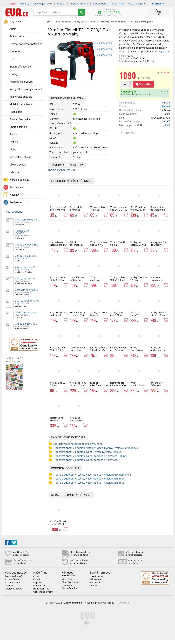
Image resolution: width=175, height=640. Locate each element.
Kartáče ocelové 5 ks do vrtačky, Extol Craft (98, 350)
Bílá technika (17, 36)
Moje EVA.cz (68, 579)
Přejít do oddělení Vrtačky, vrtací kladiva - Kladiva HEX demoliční (92, 474)
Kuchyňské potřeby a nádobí (26, 89)
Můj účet (157, 3)
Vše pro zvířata (18, 164)
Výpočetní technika (20, 157)
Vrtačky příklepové (142, 21)
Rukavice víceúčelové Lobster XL (156, 280)
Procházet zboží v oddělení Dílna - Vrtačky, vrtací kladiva (87, 451)
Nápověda (95, 579)
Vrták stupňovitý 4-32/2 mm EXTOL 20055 (98, 281)
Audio (13, 28)
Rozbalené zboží (19, 202)
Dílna (12, 59)
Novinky (24, 3)
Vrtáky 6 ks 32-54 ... (26, 255)
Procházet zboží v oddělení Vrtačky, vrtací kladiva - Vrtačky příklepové (95, 448)
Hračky (13, 74)
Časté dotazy (97, 576)
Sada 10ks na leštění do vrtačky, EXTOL (78, 280)
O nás (36, 576)
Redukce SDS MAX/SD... (22, 232)
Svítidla (14, 142)
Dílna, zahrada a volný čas (70, 21)
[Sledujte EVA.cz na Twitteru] (14, 542)
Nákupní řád (39, 585)
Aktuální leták (12, 579)
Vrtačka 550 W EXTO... (28, 301)
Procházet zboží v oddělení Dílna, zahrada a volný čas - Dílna (89, 456)
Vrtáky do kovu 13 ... (26, 267)
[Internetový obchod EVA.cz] (16, 12)
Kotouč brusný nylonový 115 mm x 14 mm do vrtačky (78, 316)
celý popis (163, 51)
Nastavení (67, 585)
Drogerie (15, 51)
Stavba (13, 134)
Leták (12, 3)
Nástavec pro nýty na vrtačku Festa (118, 385)
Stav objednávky (42, 3)
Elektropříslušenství (21, 66)
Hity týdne (15, 21)
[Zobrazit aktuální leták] (14, 377)
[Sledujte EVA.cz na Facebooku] (8, 542)
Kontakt (61, 3)
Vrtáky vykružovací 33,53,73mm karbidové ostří (138, 351)
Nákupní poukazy (19, 179)
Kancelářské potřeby (21, 81)
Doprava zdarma (79, 3)
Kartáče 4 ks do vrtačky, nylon (138, 208)
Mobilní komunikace (21, 104)
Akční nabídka (12, 582)
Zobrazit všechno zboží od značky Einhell (78, 443)
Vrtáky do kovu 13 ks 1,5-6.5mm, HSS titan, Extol (98, 211)
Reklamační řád (41, 589)
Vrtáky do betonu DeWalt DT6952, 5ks (138, 245)
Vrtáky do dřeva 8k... (27, 244)
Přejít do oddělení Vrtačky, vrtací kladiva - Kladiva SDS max (88, 478)
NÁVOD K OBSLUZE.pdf (61, 170)
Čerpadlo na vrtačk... (26, 289)
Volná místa (117, 3)
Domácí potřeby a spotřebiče (26, 44)
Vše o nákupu (135, 3)
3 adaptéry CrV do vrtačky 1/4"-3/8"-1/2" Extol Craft (158, 246)
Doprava (162, 72)
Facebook (95, 582)
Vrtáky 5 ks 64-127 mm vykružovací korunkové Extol (139, 281)
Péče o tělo (16, 111)
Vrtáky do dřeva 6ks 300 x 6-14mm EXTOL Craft (98, 246)
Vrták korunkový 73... (27, 219)
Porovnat (129, 132)
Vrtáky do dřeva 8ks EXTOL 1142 (118, 208)
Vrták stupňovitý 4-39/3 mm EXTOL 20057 (138, 386)
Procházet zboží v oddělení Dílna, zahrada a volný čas (85, 459)
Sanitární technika (20, 119)
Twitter (94, 585)
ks (124, 84)
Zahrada (14, 172)
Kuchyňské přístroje (21, 96)
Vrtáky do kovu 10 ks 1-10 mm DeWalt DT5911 (118, 280)
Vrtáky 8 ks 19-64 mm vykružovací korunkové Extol (118, 246)
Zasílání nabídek (70, 588)
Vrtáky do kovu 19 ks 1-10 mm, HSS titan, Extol (158, 315)
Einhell (166, 106)
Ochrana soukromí (43, 592)
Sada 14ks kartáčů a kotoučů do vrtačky (136, 316)
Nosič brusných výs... (27, 312)
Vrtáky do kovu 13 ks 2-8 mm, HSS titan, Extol (58, 280)
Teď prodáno (100, 3)
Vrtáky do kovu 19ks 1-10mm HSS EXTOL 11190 (78, 386)
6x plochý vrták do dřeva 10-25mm (118, 350)
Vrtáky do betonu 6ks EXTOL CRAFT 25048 (77, 421)
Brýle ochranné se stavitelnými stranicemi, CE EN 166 (58, 211)
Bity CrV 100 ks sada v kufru (58, 313)
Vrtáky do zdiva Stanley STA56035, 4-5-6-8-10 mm (98, 316)
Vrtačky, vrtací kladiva (113, 21)
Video (13, 149)
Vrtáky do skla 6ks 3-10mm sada (117, 315)
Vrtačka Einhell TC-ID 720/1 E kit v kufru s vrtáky (58, 525)
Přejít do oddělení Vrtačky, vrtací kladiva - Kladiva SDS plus (88, 482)
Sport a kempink (19, 126)
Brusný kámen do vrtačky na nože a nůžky (157, 209)
